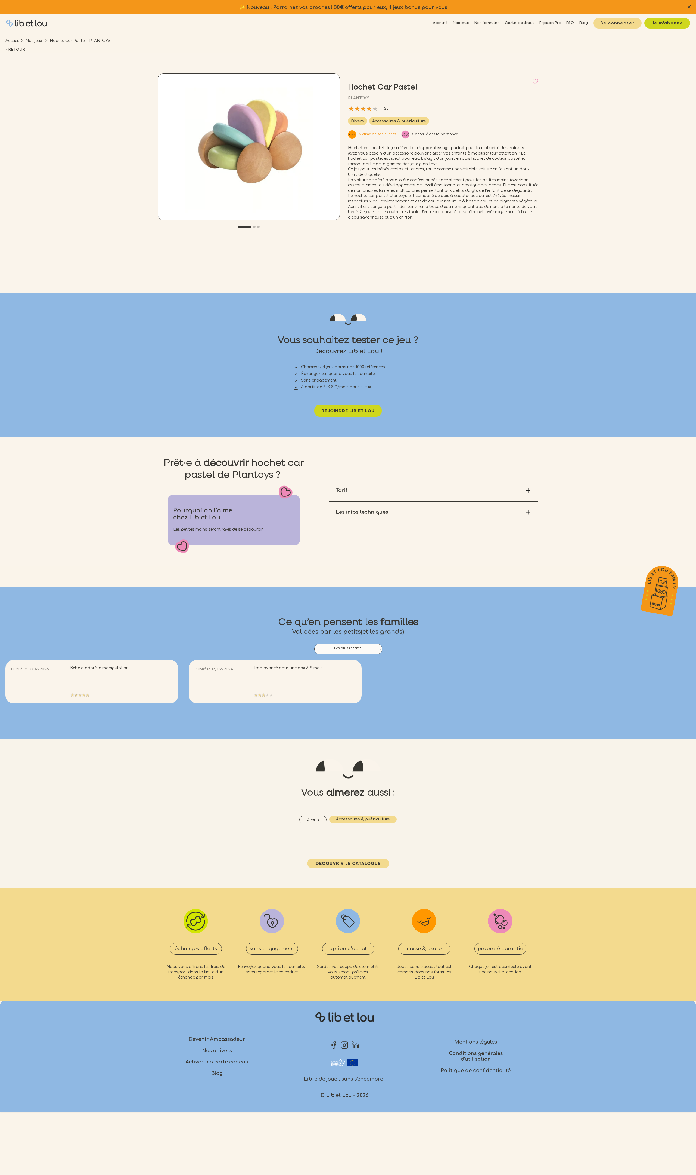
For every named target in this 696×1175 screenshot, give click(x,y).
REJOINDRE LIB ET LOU (348, 411)
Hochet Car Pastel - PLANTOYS (80, 41)
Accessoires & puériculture (399, 121)
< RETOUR (15, 49)
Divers (357, 121)
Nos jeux (34, 41)
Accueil (12, 41)
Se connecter (617, 23)
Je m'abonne (667, 23)
